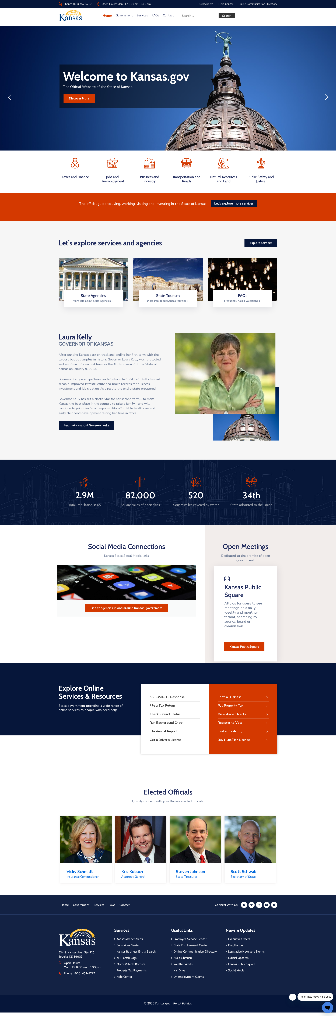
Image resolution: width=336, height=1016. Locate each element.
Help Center (124, 976)
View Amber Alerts (232, 714)
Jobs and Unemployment (112, 179)
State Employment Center (191, 945)
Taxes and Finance (75, 177)
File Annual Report (163, 731)
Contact (168, 15)
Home (107, 15)
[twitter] (251, 905)
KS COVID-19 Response (167, 697)
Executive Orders (239, 939)
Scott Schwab (243, 871)
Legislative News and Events (246, 951)
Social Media (236, 970)
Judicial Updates (238, 958)
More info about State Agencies (92, 300)
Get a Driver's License (165, 740)
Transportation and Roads (186, 179)
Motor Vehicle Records (131, 964)
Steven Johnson (190, 871)
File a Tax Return (162, 705)
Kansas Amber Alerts (130, 939)
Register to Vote (230, 723)
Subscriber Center (128, 945)
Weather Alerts (183, 964)
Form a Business (229, 697)
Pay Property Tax (230, 705)
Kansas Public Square (244, 647)
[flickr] (274, 905)
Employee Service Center (190, 939)
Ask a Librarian (183, 958)
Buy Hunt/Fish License (234, 740)
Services (142, 15)
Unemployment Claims (189, 976)
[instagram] (259, 905)
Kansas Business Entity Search (136, 951)
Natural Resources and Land (223, 179)
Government (124, 15)
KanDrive (180, 970)
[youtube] (267, 905)
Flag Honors (235, 945)
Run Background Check (166, 723)
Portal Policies (182, 1004)
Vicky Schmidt (79, 871)
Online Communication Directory (195, 951)
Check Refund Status (165, 714)
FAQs (155, 15)
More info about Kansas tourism (167, 300)
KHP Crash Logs (127, 958)
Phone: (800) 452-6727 (78, 4)
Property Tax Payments (132, 970)
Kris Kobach (132, 871)
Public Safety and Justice (260, 179)
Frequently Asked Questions (241, 300)
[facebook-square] (244, 905)
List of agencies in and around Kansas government (126, 608)
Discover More (79, 98)
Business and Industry (149, 179)
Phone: (79, 973)
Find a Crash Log (230, 731)
